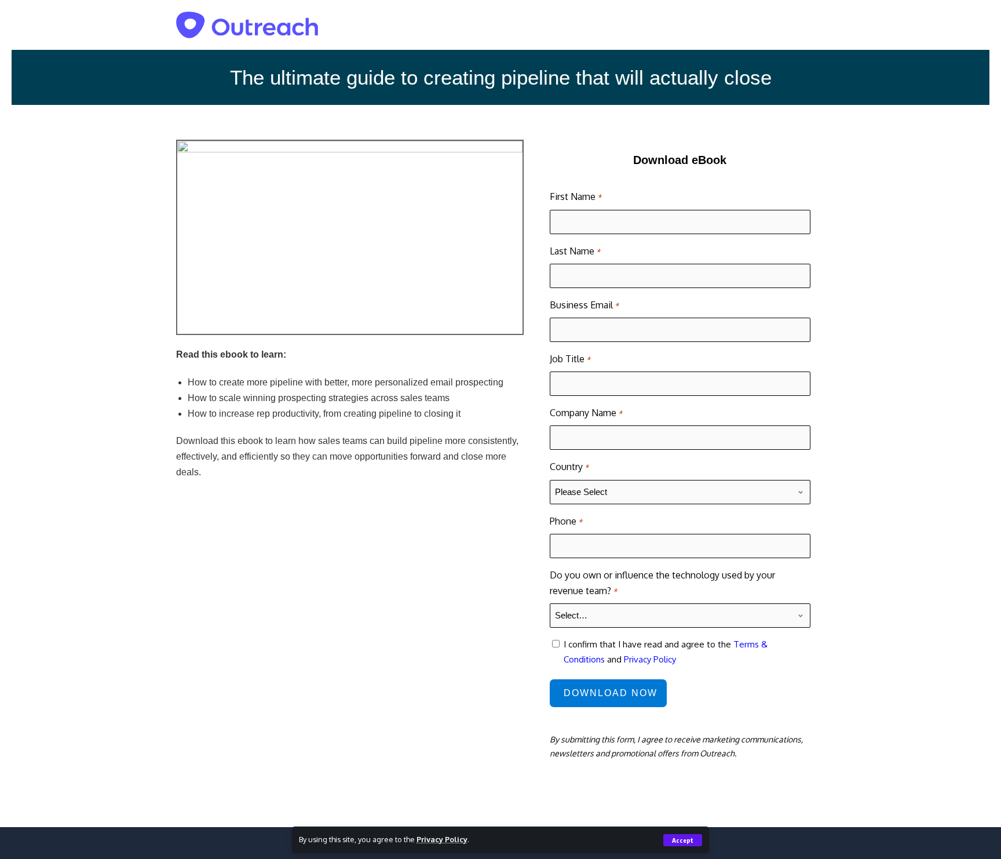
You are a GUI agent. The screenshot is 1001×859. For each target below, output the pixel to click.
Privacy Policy (442, 839)
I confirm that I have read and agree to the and (666, 652)
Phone (566, 521)
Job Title (570, 359)
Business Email (584, 305)
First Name (575, 196)
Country (569, 466)
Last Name (575, 251)
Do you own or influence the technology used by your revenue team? (662, 582)
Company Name (586, 412)
